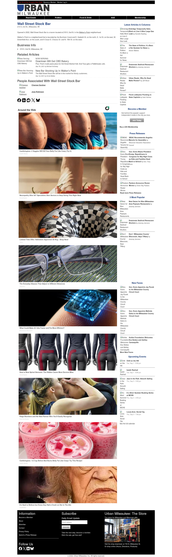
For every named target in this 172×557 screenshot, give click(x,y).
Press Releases (137, 133)
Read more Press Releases (130, 193)
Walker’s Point (84, 32)
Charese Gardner (39, 85)
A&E (113, 17)
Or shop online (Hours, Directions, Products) (121, 546)
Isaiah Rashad (132, 370)
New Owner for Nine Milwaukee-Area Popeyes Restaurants (141, 202)
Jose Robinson (38, 91)
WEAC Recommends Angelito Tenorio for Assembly (140, 138)
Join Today (136, 120)
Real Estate (31, 17)
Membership (140, 17)
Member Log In (62, 2)
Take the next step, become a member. (76, 532)
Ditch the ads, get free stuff (72, 535)
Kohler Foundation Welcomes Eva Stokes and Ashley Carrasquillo (141, 339)
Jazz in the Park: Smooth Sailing (139, 378)
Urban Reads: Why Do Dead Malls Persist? (140, 79)
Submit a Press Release (28, 535)
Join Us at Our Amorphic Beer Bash (30, 2)
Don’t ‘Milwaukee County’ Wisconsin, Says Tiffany (139, 235)
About (21, 521)
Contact (21, 528)
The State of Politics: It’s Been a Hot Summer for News (141, 46)
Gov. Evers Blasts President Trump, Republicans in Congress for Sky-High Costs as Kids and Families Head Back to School (140, 156)
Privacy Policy (24, 531)
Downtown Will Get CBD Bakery (52, 61)
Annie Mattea (51, 76)
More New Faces (126, 352)
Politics (58, 17)
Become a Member (137, 108)
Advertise (22, 524)
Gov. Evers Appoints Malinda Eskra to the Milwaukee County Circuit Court (141, 313)
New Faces (137, 282)
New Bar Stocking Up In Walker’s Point (56, 70)
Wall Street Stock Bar (34, 23)
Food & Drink (85, 17)
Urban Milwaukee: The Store (125, 513)
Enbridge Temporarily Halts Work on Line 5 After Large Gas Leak (141, 31)
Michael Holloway (52, 66)
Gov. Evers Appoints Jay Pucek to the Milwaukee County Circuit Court (141, 289)
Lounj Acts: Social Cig (136, 412)
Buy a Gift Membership (129, 127)
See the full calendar (127, 423)
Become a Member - (50, 2)
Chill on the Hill (133, 361)
